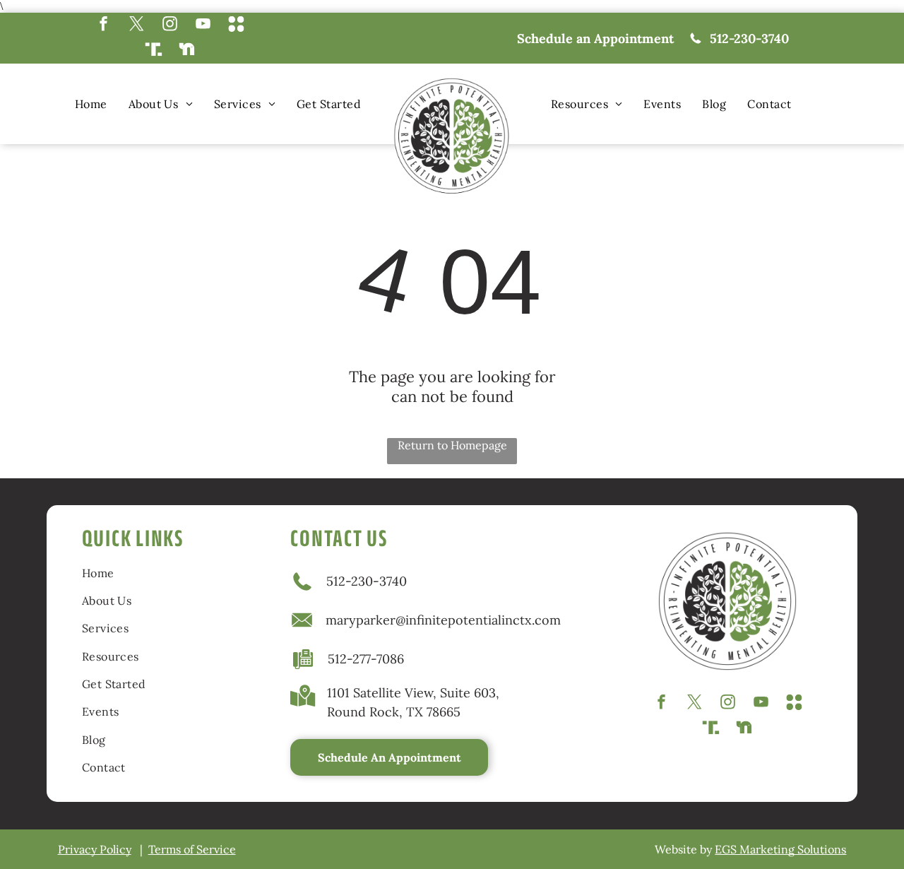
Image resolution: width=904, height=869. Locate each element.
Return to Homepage (452, 445)
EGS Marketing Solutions (780, 849)
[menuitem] (91, 103)
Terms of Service (192, 849)
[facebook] (103, 25)
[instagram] (170, 25)
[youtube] (203, 25)
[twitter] (137, 25)
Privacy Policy (94, 849)
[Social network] (236, 25)
